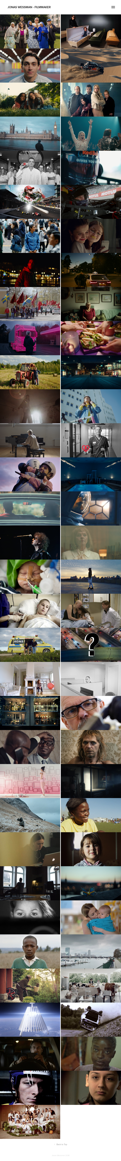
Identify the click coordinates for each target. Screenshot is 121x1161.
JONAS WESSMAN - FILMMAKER (28, 7)
